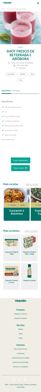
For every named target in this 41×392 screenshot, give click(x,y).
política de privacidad (20, 362)
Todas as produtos (31, 231)
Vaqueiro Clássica (20, 314)
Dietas (20, 329)
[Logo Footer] (20, 300)
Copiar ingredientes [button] (20, 160)
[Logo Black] (7, 2)
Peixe (20, 338)
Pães (20, 333)
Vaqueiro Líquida (20, 318)
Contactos (20, 353)
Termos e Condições (20, 367)
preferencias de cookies (20, 358)
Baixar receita (19, 168)
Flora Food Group (20, 349)
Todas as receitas (31, 184)
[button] (38, 3)
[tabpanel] (20, 122)
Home (3, 9)
